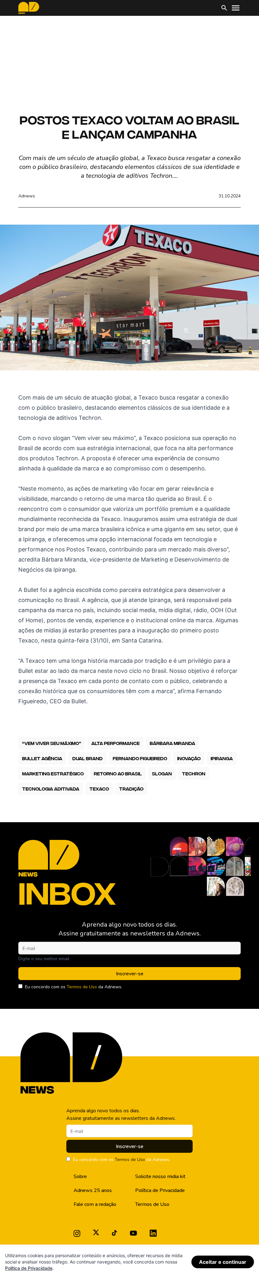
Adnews (26, 196)
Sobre (80, 1176)
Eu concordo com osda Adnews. (73, 987)
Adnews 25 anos (93, 1190)
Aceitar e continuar (222, 1262)
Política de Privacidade (160, 1190)
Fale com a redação (95, 1204)
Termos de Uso (82, 987)
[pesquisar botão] (224, 8)
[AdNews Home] (28, 8)
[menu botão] (236, 8)
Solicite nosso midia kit (160, 1176)
